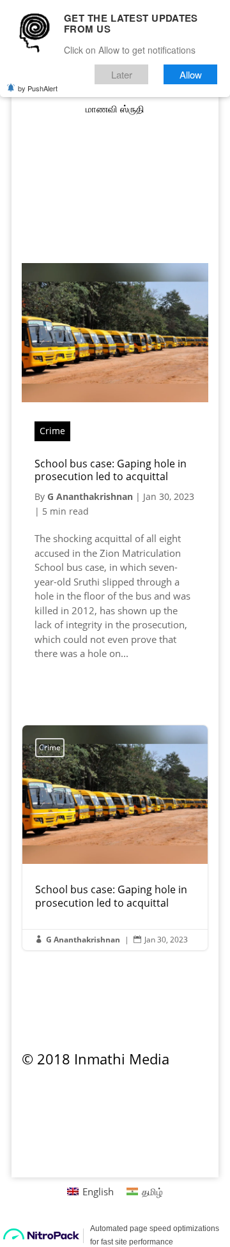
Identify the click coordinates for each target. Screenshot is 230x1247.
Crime (52, 431)
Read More (80, 686)
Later (121, 74)
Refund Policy (135, 1100)
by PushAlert (37, 88)
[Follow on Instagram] (89, 228)
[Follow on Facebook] (115, 228)
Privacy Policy (59, 1100)
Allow (191, 74)
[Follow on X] (140, 228)
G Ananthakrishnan (90, 496)
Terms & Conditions (177, 1107)
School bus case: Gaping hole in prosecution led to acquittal (110, 470)
